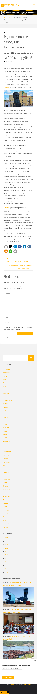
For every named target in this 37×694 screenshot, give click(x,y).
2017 (6, 569)
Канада (5, 431)
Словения (6, 472)
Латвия (5, 445)
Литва (5, 448)
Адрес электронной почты (10, 668)
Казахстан (6, 428)
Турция (5, 486)
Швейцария (6, 510)
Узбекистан (6, 489)
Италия (5, 424)
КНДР (5, 438)
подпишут (7, 87)
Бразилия (6, 397)
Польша (5, 459)
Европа (5, 417)
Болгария (6, 393)
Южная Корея (7, 524)
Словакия (6, 469)
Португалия (6, 462)
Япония (5, 527)
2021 (6, 555)
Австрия (5, 376)
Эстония (5, 517)
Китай (5, 434)
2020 (6, 558)
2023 (6, 548)
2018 (6, 565)
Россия (10, 17)
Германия (6, 407)
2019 (6, 562)
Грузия (5, 410)
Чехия (5, 507)
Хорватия (6, 503)
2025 (6, 541)
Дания (5, 414)
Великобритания (8, 400)
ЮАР (4, 520)
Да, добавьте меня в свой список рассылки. (19, 338)
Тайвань (5, 483)
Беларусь (5, 386)
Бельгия (5, 390)
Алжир (5, 379)
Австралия (6, 373)
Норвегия (6, 455)
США (4, 476)
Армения (6, 383)
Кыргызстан (6, 441)
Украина (5, 493)
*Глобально (6, 369)
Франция (6, 500)
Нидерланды (7, 452)
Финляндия (6, 496)
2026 (6, 538)
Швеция (5, 513)
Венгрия (5, 404)
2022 (6, 551)
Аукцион (6, 208)
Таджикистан (7, 479)
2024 (6, 545)
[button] (6, 246)
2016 (6, 572)
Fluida (12, 684)
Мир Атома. (27, 684)
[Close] (35, 661)
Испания (5, 421)
